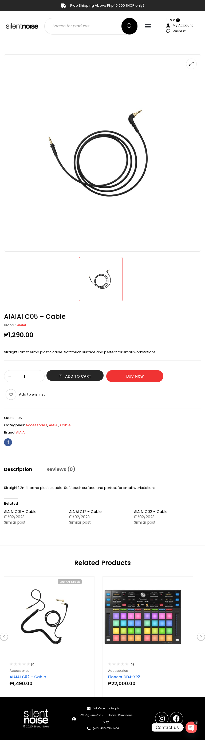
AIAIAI (21, 325)
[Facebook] (8, 442)
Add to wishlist (32, 394)
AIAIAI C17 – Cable (85, 511)
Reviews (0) (61, 469)
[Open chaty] (191, 727)
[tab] (18, 470)
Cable (65, 425)
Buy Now (135, 376)
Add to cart (78, 376)
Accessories (36, 425)
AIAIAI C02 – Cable (151, 511)
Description (18, 469)
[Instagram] (161, 718)
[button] (148, 26)
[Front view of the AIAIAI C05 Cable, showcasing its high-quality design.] (101, 279)
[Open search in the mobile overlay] (90, 26)
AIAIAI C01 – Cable (20, 511)
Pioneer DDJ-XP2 (124, 677)
